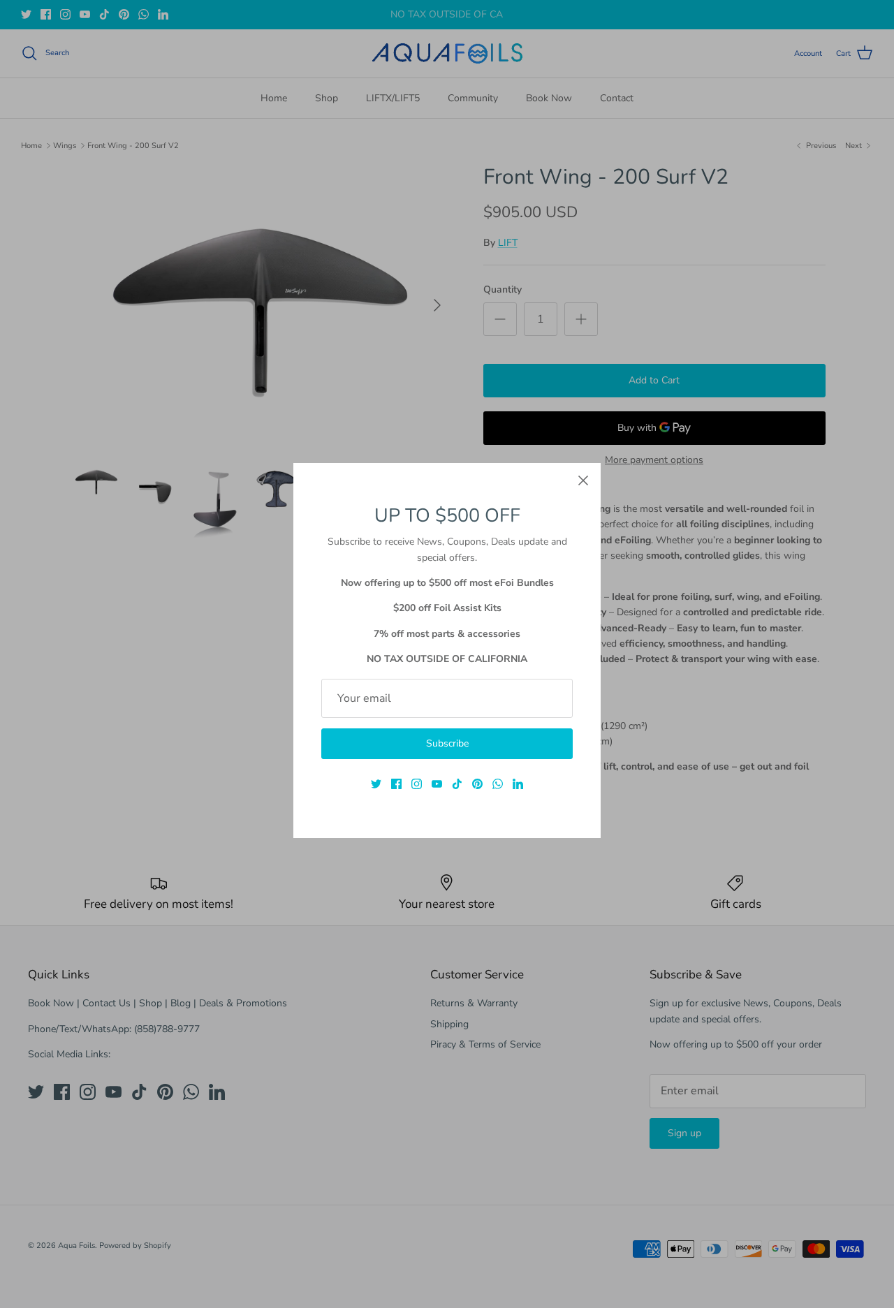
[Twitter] (376, 784)
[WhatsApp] (497, 784)
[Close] (583, 480)
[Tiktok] (457, 784)
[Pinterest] (477, 784)
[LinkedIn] (518, 784)
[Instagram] (416, 784)
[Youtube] (437, 784)
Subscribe (447, 743)
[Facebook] (396, 784)
